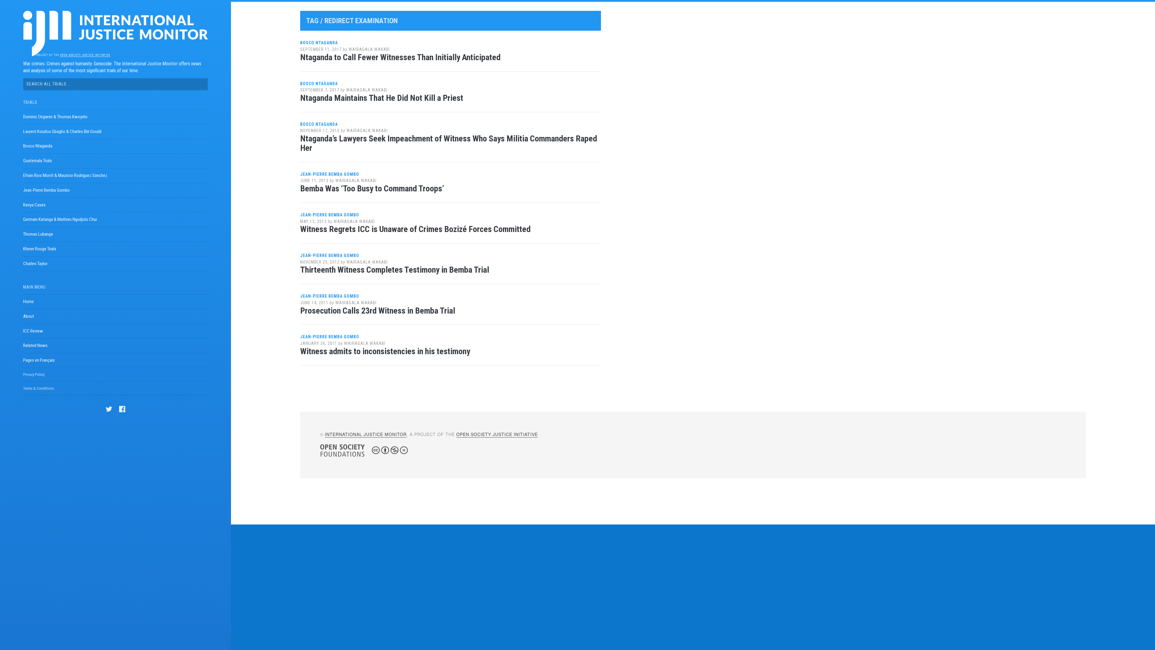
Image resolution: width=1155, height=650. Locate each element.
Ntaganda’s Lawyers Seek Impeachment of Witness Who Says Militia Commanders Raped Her (448, 143)
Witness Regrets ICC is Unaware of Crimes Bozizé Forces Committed (415, 229)
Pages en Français (39, 360)
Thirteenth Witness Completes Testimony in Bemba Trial (394, 270)
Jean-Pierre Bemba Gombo (46, 190)
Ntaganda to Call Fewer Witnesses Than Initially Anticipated (400, 57)
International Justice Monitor (366, 434)
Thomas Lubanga (38, 234)
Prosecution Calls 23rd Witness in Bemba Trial (377, 311)
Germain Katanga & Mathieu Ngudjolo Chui (60, 219)
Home (28, 301)
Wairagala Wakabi (369, 49)
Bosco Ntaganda (37, 146)
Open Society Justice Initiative (85, 55)
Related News (35, 345)
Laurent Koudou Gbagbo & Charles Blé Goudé (62, 131)
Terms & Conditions (38, 388)
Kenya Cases (34, 205)
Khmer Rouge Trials (39, 249)
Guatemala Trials (37, 160)
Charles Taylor (35, 263)
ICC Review (33, 331)
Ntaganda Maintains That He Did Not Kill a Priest (381, 98)
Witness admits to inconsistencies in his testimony (385, 351)
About (28, 316)
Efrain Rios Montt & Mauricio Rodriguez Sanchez (65, 175)
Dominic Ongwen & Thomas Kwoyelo (55, 116)
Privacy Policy (34, 374)
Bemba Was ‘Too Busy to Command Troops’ (372, 188)
